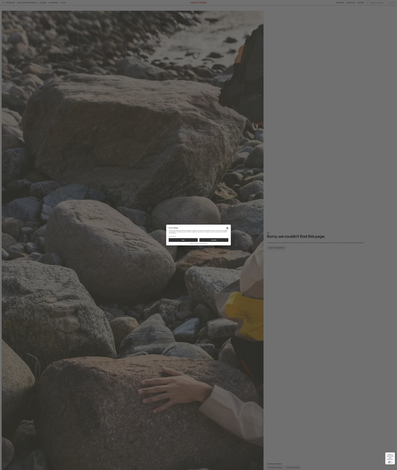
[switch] (390, 462)
